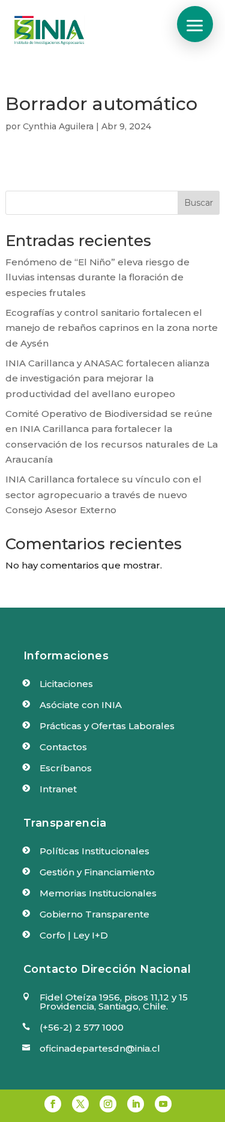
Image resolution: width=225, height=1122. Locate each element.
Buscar (198, 202)
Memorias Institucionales (98, 893)
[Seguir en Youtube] (163, 1104)
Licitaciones (66, 683)
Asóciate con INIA (81, 704)
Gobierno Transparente (94, 914)
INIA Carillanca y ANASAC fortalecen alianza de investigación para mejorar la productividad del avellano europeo (107, 378)
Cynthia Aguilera (58, 126)
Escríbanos (66, 768)
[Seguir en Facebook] (52, 1104)
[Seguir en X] (80, 1104)
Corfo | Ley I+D (74, 935)
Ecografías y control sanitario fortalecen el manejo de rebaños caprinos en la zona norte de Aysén (111, 328)
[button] (195, 24)
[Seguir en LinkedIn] (135, 1104)
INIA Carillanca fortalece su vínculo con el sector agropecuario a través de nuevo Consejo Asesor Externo (103, 494)
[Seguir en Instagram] (108, 1104)
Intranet (58, 789)
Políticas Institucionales (94, 851)
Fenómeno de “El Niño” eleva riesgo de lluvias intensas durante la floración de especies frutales (97, 277)
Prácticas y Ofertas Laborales (107, 726)
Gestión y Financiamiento (97, 872)
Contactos (63, 747)
